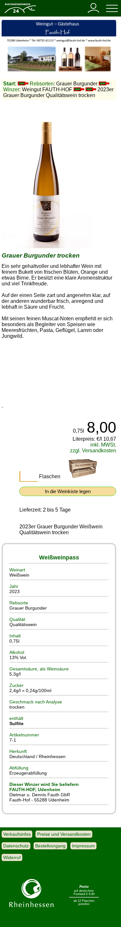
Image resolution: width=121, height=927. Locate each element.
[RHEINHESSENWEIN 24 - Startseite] (20, 12)
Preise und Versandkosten (64, 834)
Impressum (83, 845)
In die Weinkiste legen (68, 491)
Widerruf (12, 857)
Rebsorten (42, 83)
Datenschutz (16, 845)
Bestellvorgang (50, 845)
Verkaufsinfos (17, 834)
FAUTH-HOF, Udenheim (34, 789)
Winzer (11, 89)
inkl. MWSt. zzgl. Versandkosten (93, 447)
